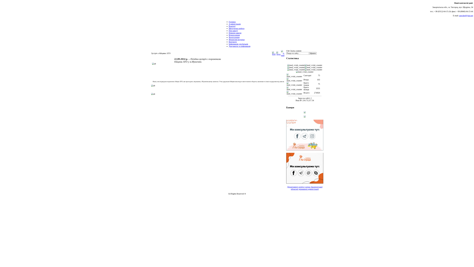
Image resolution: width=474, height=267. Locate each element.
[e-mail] (282, 55)
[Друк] (278, 54)
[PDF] (274, 54)
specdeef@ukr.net (466, 16)
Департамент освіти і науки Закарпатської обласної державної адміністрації (304, 188)
